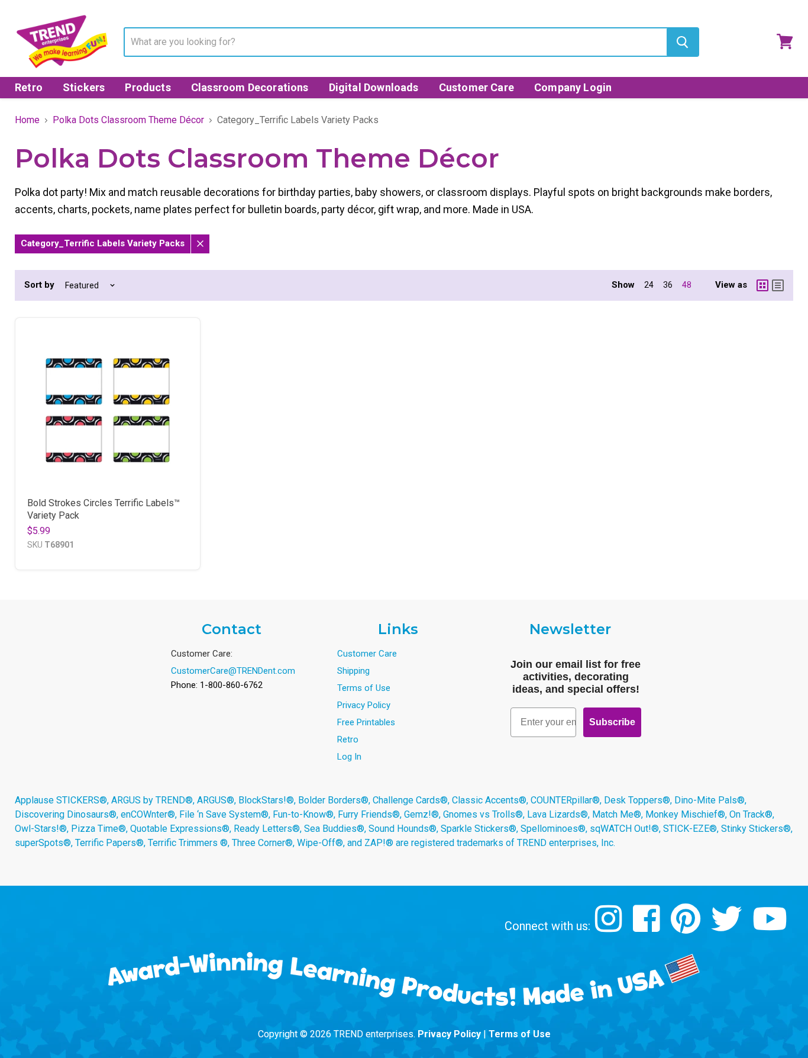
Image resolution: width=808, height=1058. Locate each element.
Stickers (84, 87)
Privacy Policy (363, 705)
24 (649, 285)
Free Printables (366, 722)
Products (147, 87)
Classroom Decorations (250, 87)
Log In (349, 756)
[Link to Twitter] (728, 927)
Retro (29, 87)
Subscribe (612, 722)
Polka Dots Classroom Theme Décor (128, 120)
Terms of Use (363, 688)
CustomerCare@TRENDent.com (233, 670)
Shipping (353, 670)
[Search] (682, 42)
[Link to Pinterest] (687, 927)
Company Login (573, 87)
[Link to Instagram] (610, 927)
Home (27, 120)
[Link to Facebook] (648, 927)
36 (668, 285)
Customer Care (476, 87)
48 (686, 285)
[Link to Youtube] (771, 927)
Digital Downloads (374, 87)
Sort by (39, 285)
